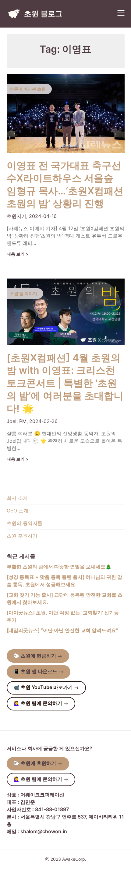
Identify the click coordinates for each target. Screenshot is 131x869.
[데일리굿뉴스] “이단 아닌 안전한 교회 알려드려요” (62, 630)
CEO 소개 (17, 511)
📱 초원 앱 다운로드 (38, 671)
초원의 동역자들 (24, 523)
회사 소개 (17, 498)
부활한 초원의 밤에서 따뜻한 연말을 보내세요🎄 (59, 567)
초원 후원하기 (22, 536)
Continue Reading (20, 254)
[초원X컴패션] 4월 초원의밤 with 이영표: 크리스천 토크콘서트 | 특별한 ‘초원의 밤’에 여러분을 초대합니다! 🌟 (65, 383)
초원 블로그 (43, 13)
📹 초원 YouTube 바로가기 (46, 687)
